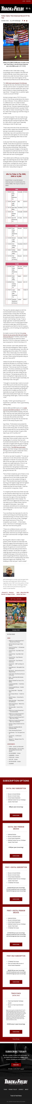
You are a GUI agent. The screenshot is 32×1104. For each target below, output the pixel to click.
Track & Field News (12, 8)
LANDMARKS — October (14, 755)
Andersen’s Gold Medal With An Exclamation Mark (15, 728)
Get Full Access (16, 599)
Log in (22, 1069)
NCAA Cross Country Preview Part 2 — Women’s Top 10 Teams (16, 641)
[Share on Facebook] (22, 20)
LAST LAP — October (13, 759)
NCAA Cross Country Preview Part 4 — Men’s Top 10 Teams (16, 718)
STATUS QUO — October (14, 757)
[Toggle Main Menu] (27, 8)
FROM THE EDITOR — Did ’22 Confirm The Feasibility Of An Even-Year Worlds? (16, 750)
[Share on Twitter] (24, 20)
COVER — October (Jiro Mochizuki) (16, 746)
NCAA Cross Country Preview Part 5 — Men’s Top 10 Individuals (16, 721)
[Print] (26, 20)
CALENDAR (11, 763)
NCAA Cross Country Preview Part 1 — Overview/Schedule (16, 711)
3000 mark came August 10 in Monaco (16, 83)
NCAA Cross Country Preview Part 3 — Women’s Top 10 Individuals (16, 714)
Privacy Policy (13, 1089)
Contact (21, 1089)
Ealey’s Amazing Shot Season (15, 730)
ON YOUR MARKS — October (15, 753)
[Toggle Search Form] (30, 8)
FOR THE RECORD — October (15, 761)
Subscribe (16, 815)
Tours (5, 1089)
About (26, 1089)
